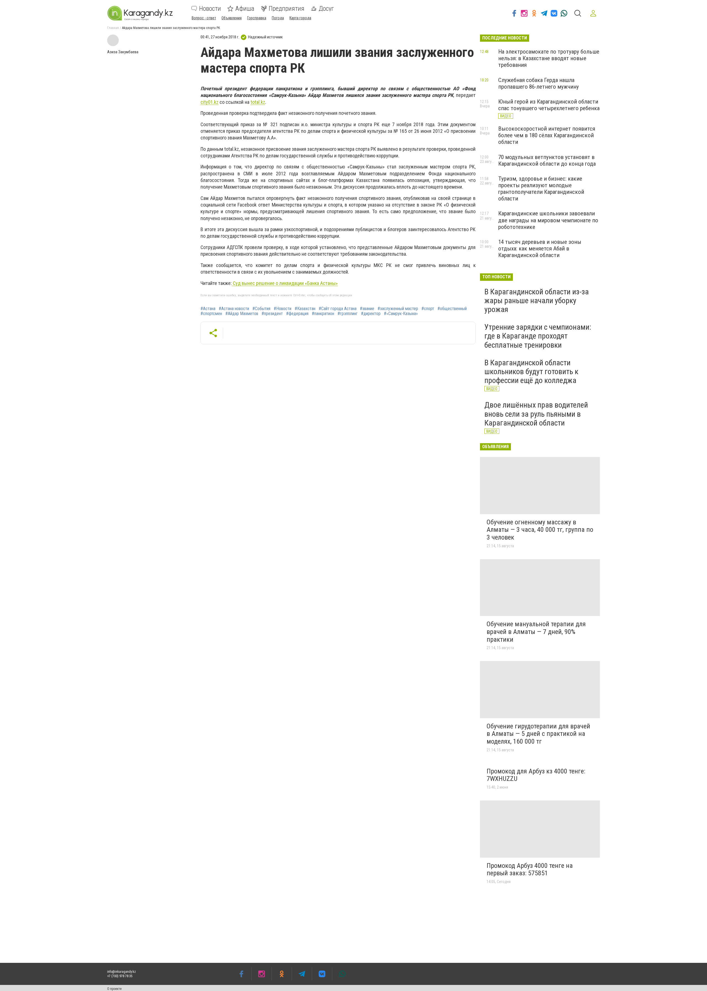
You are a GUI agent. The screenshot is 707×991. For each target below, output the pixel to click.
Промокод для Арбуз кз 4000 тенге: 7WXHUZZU (536, 775)
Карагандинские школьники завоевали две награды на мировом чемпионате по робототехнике (548, 220)
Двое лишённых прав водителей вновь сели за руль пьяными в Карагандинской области (536, 413)
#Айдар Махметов (241, 313)
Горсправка (256, 18)
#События (261, 308)
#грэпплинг (347, 313)
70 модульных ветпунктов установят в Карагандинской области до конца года (547, 160)
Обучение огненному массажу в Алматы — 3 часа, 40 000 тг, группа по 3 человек (540, 529)
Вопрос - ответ (204, 18)
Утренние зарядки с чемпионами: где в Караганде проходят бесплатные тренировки (537, 336)
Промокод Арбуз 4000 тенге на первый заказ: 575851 (530, 869)
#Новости (282, 308)
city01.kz (209, 102)
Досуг (326, 8)
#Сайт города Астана (338, 308)
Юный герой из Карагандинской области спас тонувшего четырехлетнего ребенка (549, 105)
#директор (371, 313)
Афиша (244, 8)
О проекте (114, 989)
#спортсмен (211, 313)
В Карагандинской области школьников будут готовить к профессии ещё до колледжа (531, 371)
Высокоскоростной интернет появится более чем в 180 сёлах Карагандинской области (546, 135)
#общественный (452, 308)
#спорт (427, 308)
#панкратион (323, 313)
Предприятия (286, 8)
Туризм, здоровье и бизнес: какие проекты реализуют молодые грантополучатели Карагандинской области (541, 188)
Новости (210, 8)
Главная (113, 28)
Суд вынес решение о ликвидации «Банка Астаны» (285, 283)
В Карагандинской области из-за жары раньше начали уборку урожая (536, 300)
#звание (367, 308)
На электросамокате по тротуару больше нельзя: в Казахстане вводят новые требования (548, 58)
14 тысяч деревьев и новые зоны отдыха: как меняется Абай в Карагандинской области (539, 248)
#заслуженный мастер (398, 308)
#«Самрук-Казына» (401, 313)
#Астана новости (234, 308)
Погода (278, 18)
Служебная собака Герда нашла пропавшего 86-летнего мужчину (538, 83)
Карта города (300, 18)
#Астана (208, 308)
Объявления (231, 18)
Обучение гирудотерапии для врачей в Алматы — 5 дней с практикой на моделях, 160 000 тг (538, 733)
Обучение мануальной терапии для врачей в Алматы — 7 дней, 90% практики (536, 631)
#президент (272, 313)
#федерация (297, 313)
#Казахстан (305, 308)
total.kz (257, 102)
